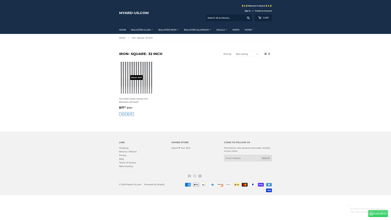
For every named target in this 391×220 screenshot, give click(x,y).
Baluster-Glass (141, 29)
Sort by (227, 54)
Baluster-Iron (167, 29)
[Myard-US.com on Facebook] (189, 176)
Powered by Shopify (154, 184)
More (248, 29)
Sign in (248, 11)
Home (122, 29)
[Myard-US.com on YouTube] (200, 176)
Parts (235, 29)
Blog (121, 159)
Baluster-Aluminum (196, 29)
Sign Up (266, 158)
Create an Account (263, 11)
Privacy (122, 155)
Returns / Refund (128, 151)
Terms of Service (127, 162)
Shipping (123, 148)
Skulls (220, 29)
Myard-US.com (134, 13)
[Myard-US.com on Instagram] (194, 176)
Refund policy (126, 166)
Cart (265, 17)
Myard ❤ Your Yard (181, 148)
